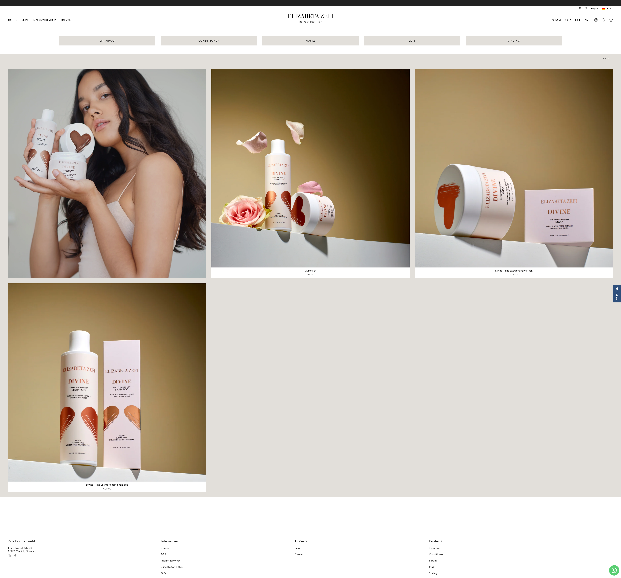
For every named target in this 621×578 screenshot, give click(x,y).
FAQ (586, 20)
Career (299, 554)
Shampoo (434, 548)
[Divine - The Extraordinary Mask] (514, 168)
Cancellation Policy (172, 567)
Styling (433, 573)
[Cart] (611, 20)
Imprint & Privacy (170, 561)
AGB (163, 554)
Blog (577, 20)
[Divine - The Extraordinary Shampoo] (107, 382)
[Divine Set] (310, 168)
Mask (432, 567)
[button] (12, 20)
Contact (165, 548)
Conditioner (436, 554)
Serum (433, 561)
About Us (556, 20)
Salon (568, 20)
